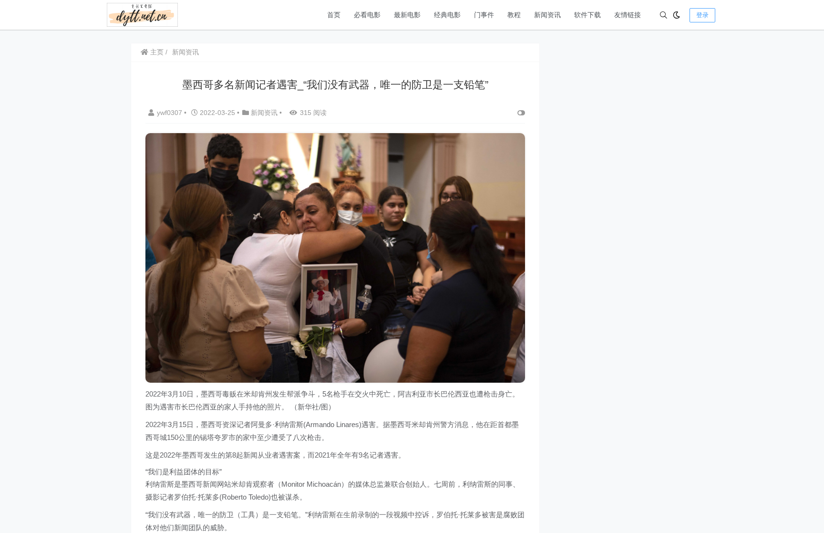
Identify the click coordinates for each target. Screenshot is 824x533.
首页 (333, 15)
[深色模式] (676, 15)
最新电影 (407, 15)
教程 (514, 15)
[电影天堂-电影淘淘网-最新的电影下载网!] (142, 14)
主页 (156, 52)
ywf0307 (170, 112)
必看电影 (367, 15)
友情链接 (627, 15)
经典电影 (447, 15)
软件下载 (587, 15)
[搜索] (663, 15)
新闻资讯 (547, 15)
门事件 (484, 15)
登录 (702, 15)
